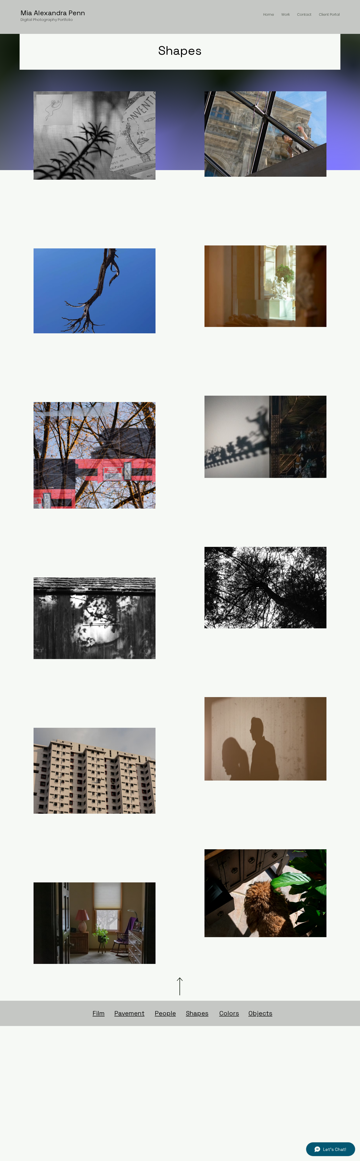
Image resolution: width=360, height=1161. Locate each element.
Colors (229, 1013)
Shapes (197, 1013)
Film (99, 1013)
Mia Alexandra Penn (53, 12)
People (165, 1013)
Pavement (129, 1013)
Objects (260, 1013)
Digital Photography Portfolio (47, 19)
